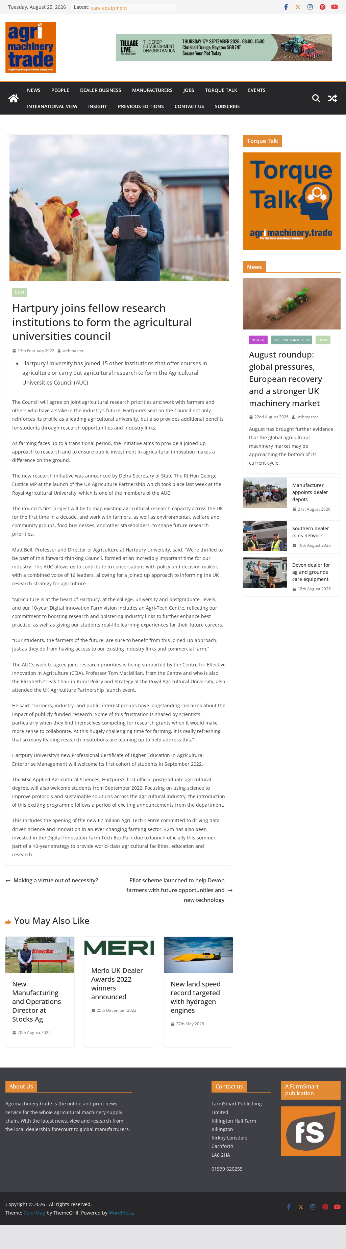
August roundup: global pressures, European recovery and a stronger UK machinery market (285, 379)
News (34, 90)
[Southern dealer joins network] (265, 537)
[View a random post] (332, 98)
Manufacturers (152, 90)
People (60, 90)
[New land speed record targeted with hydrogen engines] (198, 941)
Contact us (189, 106)
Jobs (188, 90)
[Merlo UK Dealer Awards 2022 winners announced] (118, 941)
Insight (97, 106)
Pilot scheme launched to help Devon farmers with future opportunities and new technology (175, 890)
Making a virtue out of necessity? (56, 880)
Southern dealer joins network (310, 532)
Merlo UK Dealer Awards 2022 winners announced (117, 983)
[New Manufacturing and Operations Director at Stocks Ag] (39, 941)
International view (52, 106)
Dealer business (100, 90)
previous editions (141, 106)
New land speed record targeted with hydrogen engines (196, 997)
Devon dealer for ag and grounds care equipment (311, 572)
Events (257, 90)
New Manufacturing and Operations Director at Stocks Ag (36, 1001)
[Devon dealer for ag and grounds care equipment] (265, 577)
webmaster (73, 350)
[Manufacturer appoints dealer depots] (265, 497)
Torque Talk (221, 90)
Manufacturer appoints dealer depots (310, 492)
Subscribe (227, 106)
